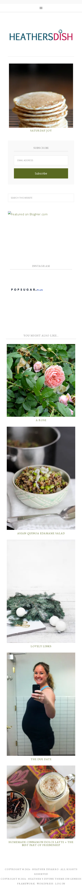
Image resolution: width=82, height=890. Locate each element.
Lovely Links (41, 646)
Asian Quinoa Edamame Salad (41, 533)
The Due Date (41, 759)
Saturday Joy (41, 130)
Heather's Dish (41, 36)
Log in (60, 883)
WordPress (45, 883)
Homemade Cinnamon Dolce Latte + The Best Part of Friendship (41, 843)
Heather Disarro (45, 869)
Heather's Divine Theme (46, 878)
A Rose (41, 420)
